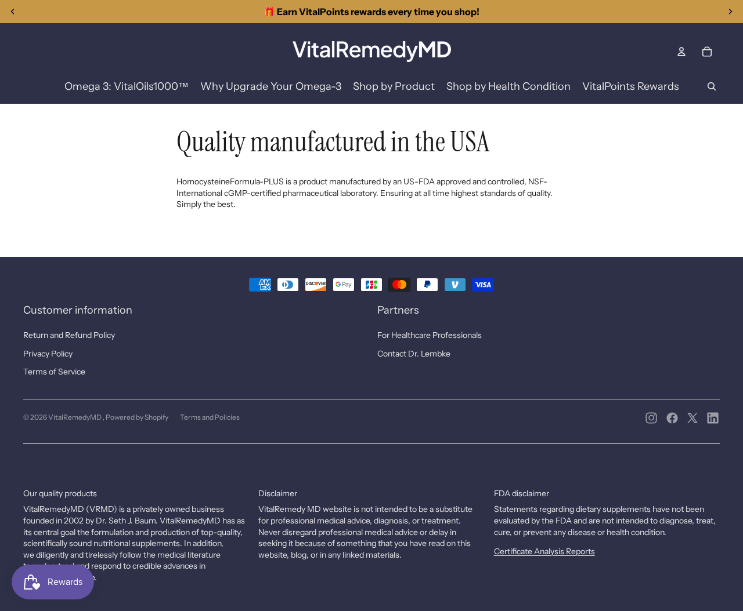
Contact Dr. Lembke (413, 353)
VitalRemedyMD (75, 417)
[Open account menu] (681, 51)
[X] (692, 418)
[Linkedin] (713, 418)
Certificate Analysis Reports (544, 551)
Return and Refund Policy (69, 335)
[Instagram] (651, 418)
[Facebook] (672, 418)
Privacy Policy (48, 353)
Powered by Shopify (137, 417)
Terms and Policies (210, 417)
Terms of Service (54, 371)
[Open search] (711, 86)
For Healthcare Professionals (429, 335)
